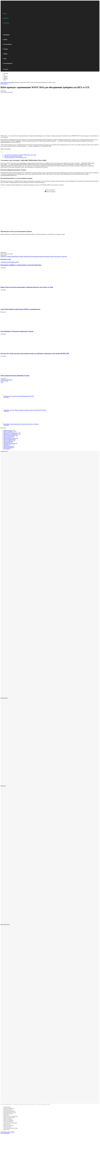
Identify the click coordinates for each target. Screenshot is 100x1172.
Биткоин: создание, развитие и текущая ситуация (4, 829)
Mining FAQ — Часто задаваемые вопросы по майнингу (4, 895)
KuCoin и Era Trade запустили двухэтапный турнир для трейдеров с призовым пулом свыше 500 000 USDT (35, 353)
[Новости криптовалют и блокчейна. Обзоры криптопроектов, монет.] (26, 28)
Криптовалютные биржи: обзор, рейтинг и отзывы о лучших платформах (6, 1006)
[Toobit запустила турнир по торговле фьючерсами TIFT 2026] (12, 394)
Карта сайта (6, 1129)
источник (3, 187)
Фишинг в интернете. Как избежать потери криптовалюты (5, 962)
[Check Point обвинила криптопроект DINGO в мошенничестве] (15, 306)
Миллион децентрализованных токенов (13, 156)
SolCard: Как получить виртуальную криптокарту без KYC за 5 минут (5, 942)
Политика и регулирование (10, 434)
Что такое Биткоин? (4, 922)
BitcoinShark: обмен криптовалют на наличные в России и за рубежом (21, 424)
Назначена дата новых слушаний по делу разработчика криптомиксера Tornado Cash (5, 557)
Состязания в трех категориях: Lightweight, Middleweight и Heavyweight (20, 154)
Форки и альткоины (8, 431)
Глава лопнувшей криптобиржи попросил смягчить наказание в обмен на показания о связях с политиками (5, 531)
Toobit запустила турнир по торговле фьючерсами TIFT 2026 (19, 396)
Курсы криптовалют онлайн (11, 1128)
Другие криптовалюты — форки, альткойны (5, 861)
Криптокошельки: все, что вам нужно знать (6, 812)
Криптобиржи (6, 34)
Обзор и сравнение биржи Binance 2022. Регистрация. (5, 714)
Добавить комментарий (6, 379)
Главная (3, 82)
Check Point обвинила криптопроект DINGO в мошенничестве (20, 309)
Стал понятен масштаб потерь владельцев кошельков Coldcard (4, 668)
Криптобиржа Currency (5, 783)
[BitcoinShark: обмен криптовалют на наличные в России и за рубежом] (12, 422)
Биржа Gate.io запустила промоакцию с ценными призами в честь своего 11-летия (27, 287)
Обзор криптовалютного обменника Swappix (15, 375)
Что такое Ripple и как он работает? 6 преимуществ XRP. (5, 1098)
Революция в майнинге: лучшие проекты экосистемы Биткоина (21, 265)
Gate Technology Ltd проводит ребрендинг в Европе (17, 331)
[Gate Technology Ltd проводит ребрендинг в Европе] (15, 328)
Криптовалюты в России (10, 438)
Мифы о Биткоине (4, 848)
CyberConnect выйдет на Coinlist (5, 1072)
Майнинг (5, 53)
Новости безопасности (9, 435)
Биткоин (5, 39)
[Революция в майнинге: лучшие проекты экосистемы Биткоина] (10, 262)
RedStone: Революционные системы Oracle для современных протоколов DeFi (6, 984)
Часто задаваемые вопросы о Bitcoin (4, 912)
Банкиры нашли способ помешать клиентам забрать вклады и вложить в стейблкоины (5, 500)
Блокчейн (6, 49)
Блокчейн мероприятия (9, 443)
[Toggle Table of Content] (2, 152)
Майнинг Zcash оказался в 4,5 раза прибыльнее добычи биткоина (4, 605)
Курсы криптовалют (8, 63)
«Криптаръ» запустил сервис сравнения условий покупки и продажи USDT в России (25, 410)
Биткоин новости (8, 430)
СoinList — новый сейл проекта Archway (4, 1042)
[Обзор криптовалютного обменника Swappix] (15, 372)
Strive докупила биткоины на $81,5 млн (4, 648)
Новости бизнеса (8, 437)
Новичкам (6, 444)
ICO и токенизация (8, 44)
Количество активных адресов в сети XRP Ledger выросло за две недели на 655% (4, 582)
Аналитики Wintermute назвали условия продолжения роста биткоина (5, 691)
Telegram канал (7, 1107)
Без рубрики (7, 448)
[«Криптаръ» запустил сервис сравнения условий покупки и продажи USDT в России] (12, 408)
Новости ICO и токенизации (11, 433)
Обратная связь (7, 1126)
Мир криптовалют (8, 446)
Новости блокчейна (8, 439)
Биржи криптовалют (9, 447)
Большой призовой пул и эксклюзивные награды (15, 157)
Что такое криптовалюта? (6, 839)
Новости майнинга (8, 441)
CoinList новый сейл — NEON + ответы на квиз (4, 1059)
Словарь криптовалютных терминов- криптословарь (6, 799)
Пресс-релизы (8, 82)
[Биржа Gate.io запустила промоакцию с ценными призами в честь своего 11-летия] (15, 284)
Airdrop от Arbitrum (4, 1081)
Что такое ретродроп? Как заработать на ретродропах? (5, 1026)
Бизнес (5, 58)
